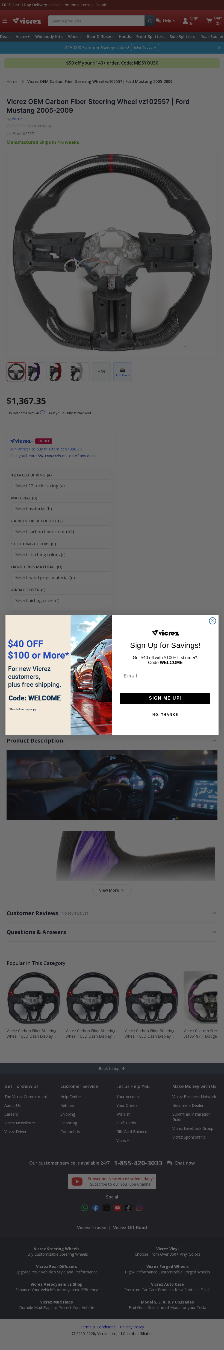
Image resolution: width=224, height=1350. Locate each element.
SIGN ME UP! (165, 698)
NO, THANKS (165, 715)
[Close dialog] (212, 621)
